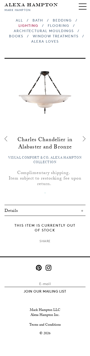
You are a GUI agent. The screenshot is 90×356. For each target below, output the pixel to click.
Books (16, 36)
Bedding (62, 20)
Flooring (58, 25)
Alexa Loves (44, 41)
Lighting (28, 25)
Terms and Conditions (45, 325)
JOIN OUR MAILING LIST (45, 291)
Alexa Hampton (31, 4)
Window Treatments (55, 36)
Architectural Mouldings (44, 31)
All (19, 20)
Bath (37, 20)
